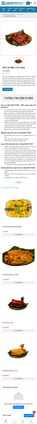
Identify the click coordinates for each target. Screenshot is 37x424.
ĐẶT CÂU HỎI (29, 415)
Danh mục (12, 14)
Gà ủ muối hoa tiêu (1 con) (10, 370)
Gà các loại (20, 14)
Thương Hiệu (14, 422)
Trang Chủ (6, 422)
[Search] (28, 3)
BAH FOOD (5, 73)
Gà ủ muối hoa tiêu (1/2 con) (10, 274)
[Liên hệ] (34, 412)
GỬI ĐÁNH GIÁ (18, 407)
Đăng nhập (31, 422)
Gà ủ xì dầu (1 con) (7, 322)
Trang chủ (5, 14)
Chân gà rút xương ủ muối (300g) (11, 226)
